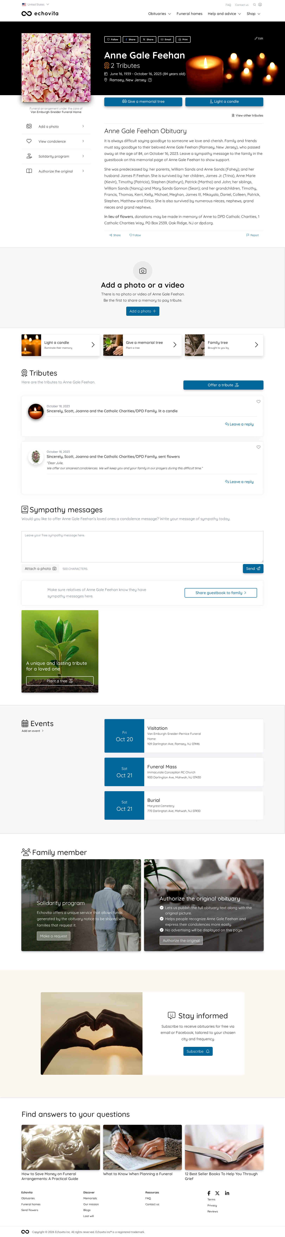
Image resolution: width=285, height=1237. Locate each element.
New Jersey (136, 80)
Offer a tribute (220, 385)
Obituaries (157, 13)
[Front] (40, 13)
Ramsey (117, 80)
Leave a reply (241, 424)
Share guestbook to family (219, 592)
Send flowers (29, 1210)
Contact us (242, 5)
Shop (251, 13)
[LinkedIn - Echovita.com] (227, 1194)
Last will (88, 1216)
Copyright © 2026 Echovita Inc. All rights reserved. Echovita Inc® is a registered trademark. (88, 1232)
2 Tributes (125, 65)
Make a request (53, 936)
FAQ (228, 5)
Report (254, 235)
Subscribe (196, 1051)
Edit (260, 38)
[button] (35, 4)
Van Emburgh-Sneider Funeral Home (56, 112)
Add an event (31, 731)
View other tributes (249, 115)
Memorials (90, 1198)
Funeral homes (189, 13)
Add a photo (140, 311)
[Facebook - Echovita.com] (208, 1194)
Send (250, 568)
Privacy (212, 1205)
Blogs (87, 1210)
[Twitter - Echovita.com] (217, 1194)
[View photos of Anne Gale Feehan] (56, 67)
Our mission (91, 1204)
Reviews (212, 1211)
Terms (211, 1199)
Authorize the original (181, 940)
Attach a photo (38, 568)
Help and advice (222, 13)
